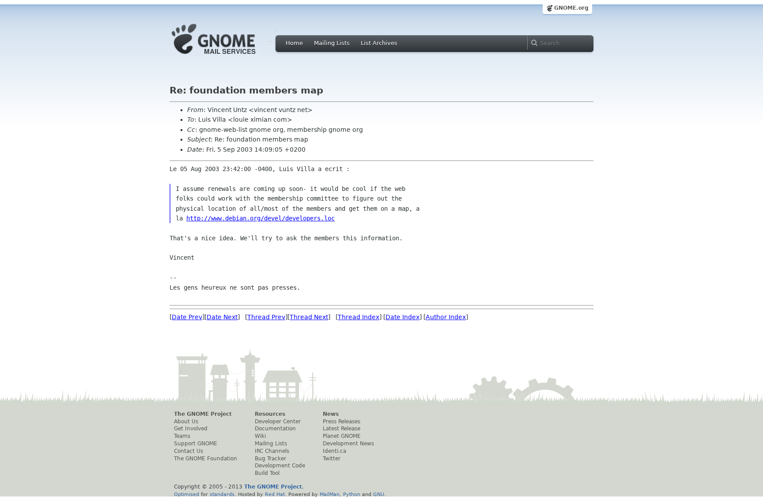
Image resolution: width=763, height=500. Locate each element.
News (331, 414)
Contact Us (188, 451)
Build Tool (267, 473)
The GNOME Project (203, 414)
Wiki (260, 436)
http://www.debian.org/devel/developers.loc (260, 218)
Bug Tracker (270, 458)
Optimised (186, 494)
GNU (378, 494)
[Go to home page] (227, 56)
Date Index (402, 317)
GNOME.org (571, 8)
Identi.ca (334, 451)
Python (351, 494)
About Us (186, 421)
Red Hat (275, 494)
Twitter (331, 458)
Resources (270, 414)
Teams (182, 436)
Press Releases (341, 421)
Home (294, 43)
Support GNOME (195, 443)
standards (222, 494)
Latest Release (341, 428)
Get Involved (191, 428)
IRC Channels (272, 451)
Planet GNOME (342, 436)
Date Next (222, 317)
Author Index (446, 317)
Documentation (275, 428)
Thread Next (309, 317)
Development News (348, 443)
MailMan (330, 494)
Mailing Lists (332, 43)
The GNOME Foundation (205, 458)
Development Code (280, 466)
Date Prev (187, 317)
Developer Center (278, 421)
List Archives (379, 43)
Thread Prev (266, 317)
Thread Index (358, 317)
